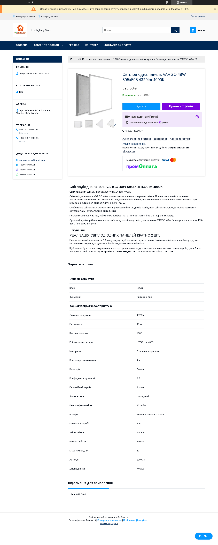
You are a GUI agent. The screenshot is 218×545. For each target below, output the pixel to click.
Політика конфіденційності (136, 520)
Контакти (91, 45)
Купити (141, 106)
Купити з (175, 106)
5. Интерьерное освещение (95, 59)
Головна (21, 45)
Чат (206, 536)
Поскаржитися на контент (109, 520)
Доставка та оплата (117, 45)
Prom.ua (125, 517)
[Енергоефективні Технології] (20, 36)
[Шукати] (175, 30)
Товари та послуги (46, 45)
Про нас (73, 45)
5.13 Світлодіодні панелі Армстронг (133, 59)
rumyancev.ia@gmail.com (32, 160)
